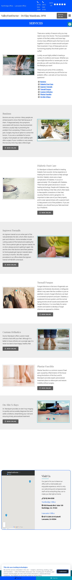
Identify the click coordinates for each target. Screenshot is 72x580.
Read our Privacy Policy (35, 575)
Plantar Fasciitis (45, 94)
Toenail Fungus (45, 89)
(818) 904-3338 (39, 7)
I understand (62, 571)
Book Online (60, 15)
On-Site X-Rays (45, 97)
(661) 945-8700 (44, 7)
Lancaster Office (20, 6)
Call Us (19, 578)
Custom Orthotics (46, 92)
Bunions (43, 82)
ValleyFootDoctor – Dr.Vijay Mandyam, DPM (23, 16)
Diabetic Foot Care (46, 84)
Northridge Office (7, 6)
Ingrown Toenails (46, 87)
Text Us (54, 578)
